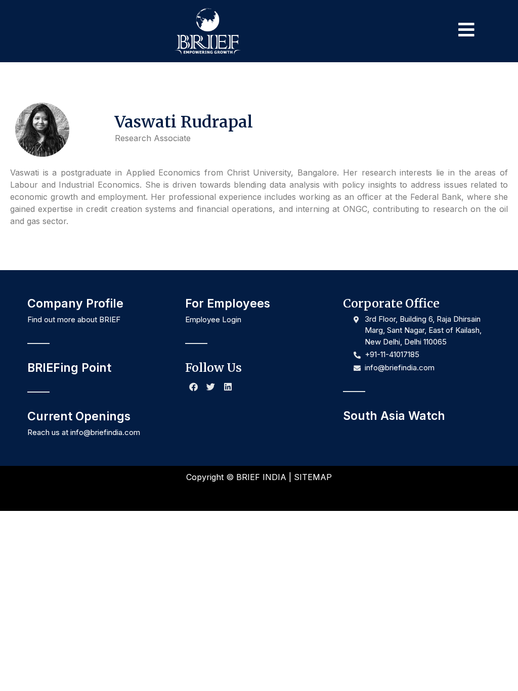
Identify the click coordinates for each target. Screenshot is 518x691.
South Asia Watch (394, 416)
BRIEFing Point (69, 368)
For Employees (227, 303)
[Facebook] (193, 386)
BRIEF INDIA (261, 477)
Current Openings (79, 416)
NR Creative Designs (294, 494)
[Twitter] (211, 386)
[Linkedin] (228, 386)
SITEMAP (313, 477)
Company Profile (75, 303)
